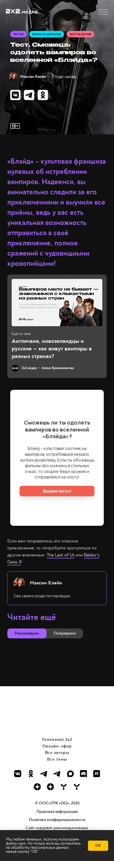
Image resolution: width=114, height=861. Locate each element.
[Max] (70, 774)
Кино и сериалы (46, 34)
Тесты (18, 34)
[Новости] (77, 787)
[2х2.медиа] (50, 787)
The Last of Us (61, 555)
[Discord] (83, 774)
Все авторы (57, 752)
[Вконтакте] (18, 774)
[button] (103, 12)
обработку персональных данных (40, 847)
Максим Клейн (33, 76)
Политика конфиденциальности (57, 819)
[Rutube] (96, 774)
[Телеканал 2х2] (44, 774)
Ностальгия (80, 34)
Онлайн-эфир (57, 746)
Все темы (57, 759)
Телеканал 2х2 (57, 739)
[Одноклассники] (31, 774)
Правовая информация (57, 811)
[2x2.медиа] (57, 774)
